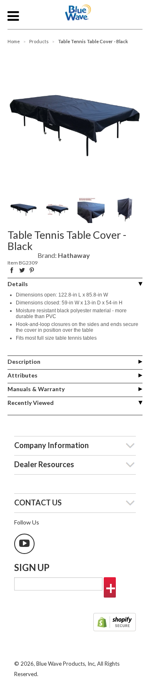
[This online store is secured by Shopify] (114, 623)
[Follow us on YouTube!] (24, 544)
